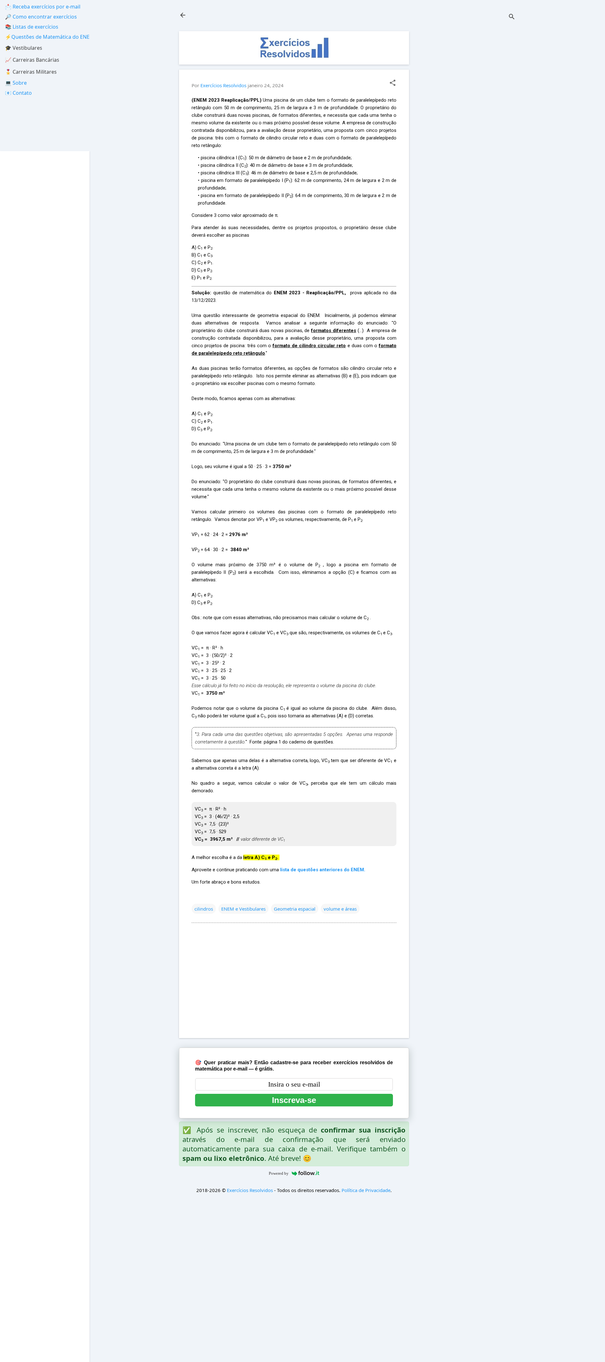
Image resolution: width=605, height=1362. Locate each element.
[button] (392, 83)
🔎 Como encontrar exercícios (41, 16)
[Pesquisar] (512, 17)
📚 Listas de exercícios (31, 26)
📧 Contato (18, 92)
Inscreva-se (294, 1100)
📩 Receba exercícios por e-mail (42, 6)
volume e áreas (340, 909)
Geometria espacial (294, 909)
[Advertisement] (468, 125)
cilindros (203, 909)
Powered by (279, 1173)
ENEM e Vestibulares (243, 909)
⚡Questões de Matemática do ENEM (49, 36)
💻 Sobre (16, 82)
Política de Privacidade (366, 1190)
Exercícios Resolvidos (250, 1190)
